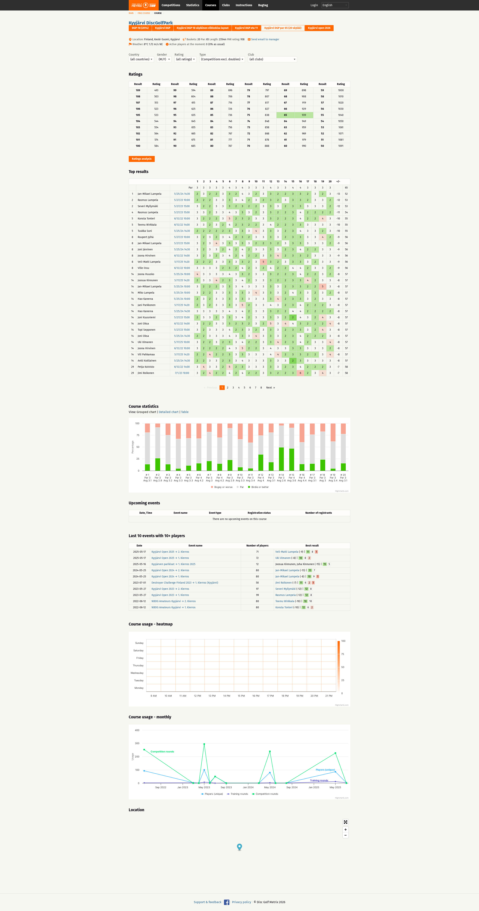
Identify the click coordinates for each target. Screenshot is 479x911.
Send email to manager (265, 39)
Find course (144, 13)
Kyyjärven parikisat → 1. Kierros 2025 (173, 564)
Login (314, 5)
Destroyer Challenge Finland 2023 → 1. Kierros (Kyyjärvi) (185, 582)
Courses (210, 5)
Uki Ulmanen (283, 558)
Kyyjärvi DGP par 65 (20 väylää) (282, 28)
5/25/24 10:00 (182, 274)
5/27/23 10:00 (182, 200)
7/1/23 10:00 (182, 373)
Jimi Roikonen (283, 582)
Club (251, 54)
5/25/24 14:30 (182, 193)
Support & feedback (207, 902)
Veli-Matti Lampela (286, 551)
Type (202, 54)
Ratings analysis (142, 158)
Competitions (171, 5)
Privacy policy (241, 902)
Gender (162, 54)
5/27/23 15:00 (182, 206)
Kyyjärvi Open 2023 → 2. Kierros (170, 588)
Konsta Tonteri (284, 607)
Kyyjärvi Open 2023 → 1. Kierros (170, 595)
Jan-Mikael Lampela (287, 570)
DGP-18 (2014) (140, 28)
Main (131, 13)
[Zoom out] (345, 835)
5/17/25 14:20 (182, 261)
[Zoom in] (345, 829)
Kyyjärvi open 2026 (319, 28)
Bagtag (263, 5)
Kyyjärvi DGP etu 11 (246, 28)
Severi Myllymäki (285, 588)
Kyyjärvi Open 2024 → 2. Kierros (170, 570)
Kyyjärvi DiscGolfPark (151, 22)
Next (269, 387)
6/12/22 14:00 (182, 224)
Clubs (226, 5)
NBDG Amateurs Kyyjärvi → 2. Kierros (174, 601)
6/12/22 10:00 (182, 218)
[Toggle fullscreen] (345, 822)
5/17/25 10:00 (182, 342)
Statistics (192, 5)
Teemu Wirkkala (284, 601)
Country (134, 54)
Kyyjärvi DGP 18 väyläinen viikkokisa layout (202, 28)
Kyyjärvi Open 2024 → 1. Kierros (170, 576)
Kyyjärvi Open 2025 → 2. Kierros (170, 551)
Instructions (244, 5)
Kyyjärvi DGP (162, 28)
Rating (179, 54)
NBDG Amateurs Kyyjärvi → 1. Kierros (174, 607)
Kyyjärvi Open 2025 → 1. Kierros (170, 558)
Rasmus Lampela (285, 595)
